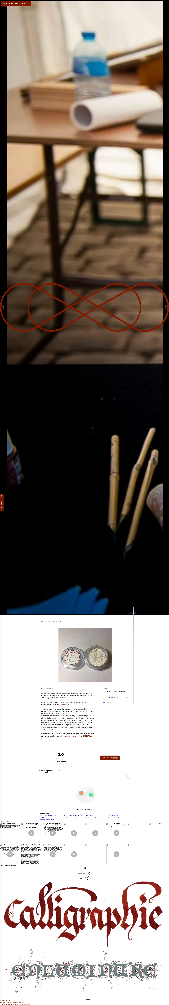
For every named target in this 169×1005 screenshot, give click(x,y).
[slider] (167, 823)
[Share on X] (115, 702)
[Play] (2, 824)
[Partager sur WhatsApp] (111, 702)
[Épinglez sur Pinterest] (108, 702)
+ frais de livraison (119, 691)
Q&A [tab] (58, 771)
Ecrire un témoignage (110, 758)
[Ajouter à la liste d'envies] (127, 696)
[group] (84, 817)
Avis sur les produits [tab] (46, 771)
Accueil (44, 621)
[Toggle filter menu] (128, 776)
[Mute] (165, 824)
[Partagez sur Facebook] (104, 702)
